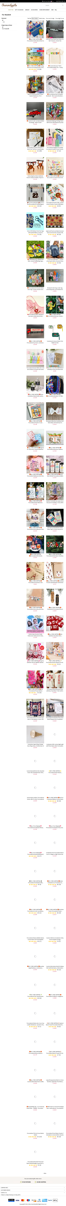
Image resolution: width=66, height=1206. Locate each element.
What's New (42, 18)
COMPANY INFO (4, 1187)
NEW (52, 10)
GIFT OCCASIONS (19, 10)
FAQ (56, 10)
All (2, 20)
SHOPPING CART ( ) (60, 1)
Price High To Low (60, 18)
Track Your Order (46, 1)
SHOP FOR (11, 10)
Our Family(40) (5, 28)
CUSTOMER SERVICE (5, 1190)
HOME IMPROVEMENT (44, 10)
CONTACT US (4, 1192)
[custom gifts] (9, 5)
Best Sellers (35, 18)
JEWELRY (27, 10)
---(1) (3, 22)
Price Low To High (50, 18)
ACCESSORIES (34, 10)
